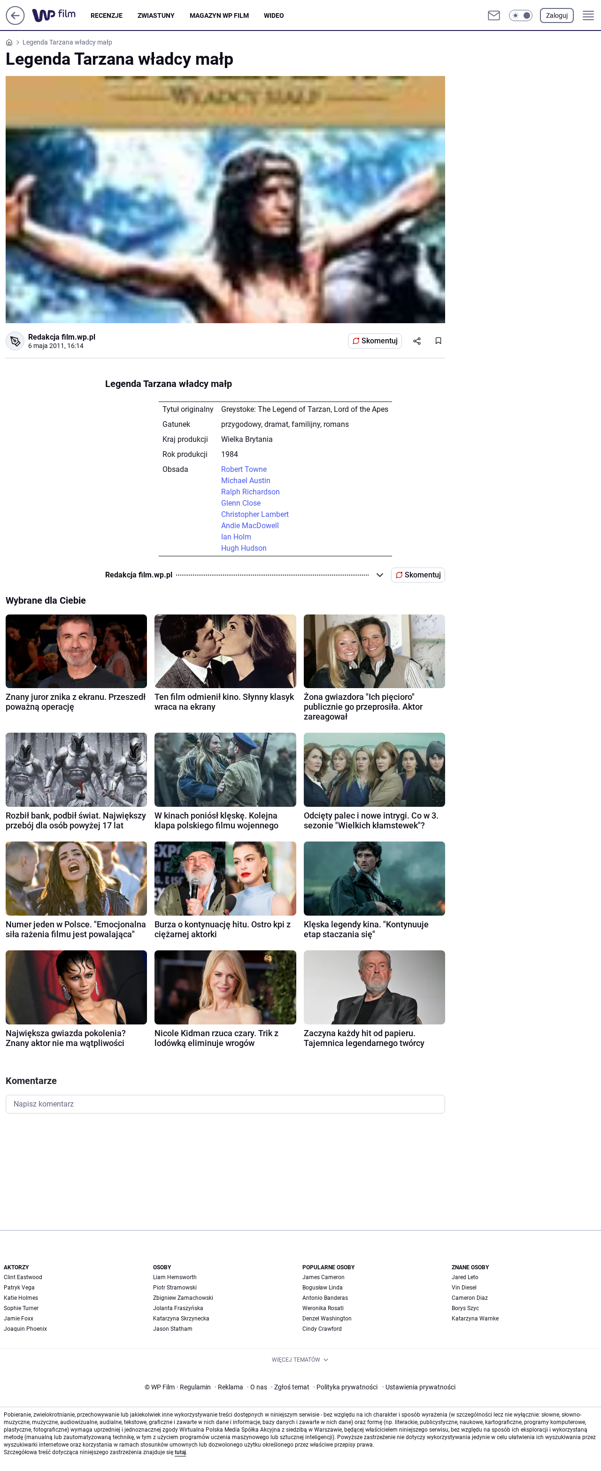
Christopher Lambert (255, 514)
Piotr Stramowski (175, 1287)
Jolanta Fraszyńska (178, 1308)
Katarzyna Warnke (475, 1318)
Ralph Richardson (250, 491)
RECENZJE (107, 15)
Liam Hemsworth (175, 1277)
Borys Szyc (465, 1308)
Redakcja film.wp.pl (61, 337)
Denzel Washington (327, 1318)
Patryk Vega (19, 1287)
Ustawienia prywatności (418, 1387)
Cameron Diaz (470, 1298)
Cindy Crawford (322, 1329)
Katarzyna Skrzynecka (181, 1318)
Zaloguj (557, 15)
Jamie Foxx (18, 1318)
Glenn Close (241, 503)
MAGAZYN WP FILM (219, 15)
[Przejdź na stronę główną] (15, 22)
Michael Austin (245, 480)
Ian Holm (236, 536)
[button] (520, 15)
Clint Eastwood (23, 1277)
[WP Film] (61, 15)
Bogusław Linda (322, 1287)
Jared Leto (465, 1277)
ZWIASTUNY (156, 15)
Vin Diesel (464, 1287)
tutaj (180, 1452)
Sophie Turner (21, 1308)
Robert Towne (244, 469)
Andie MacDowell (250, 525)
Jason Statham (173, 1329)
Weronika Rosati (323, 1308)
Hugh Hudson (244, 548)
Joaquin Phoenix (25, 1329)
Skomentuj (380, 340)
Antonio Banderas (325, 1298)
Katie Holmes (21, 1298)
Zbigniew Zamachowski (183, 1298)
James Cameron (323, 1277)
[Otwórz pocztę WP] (493, 15)
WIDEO (274, 15)
